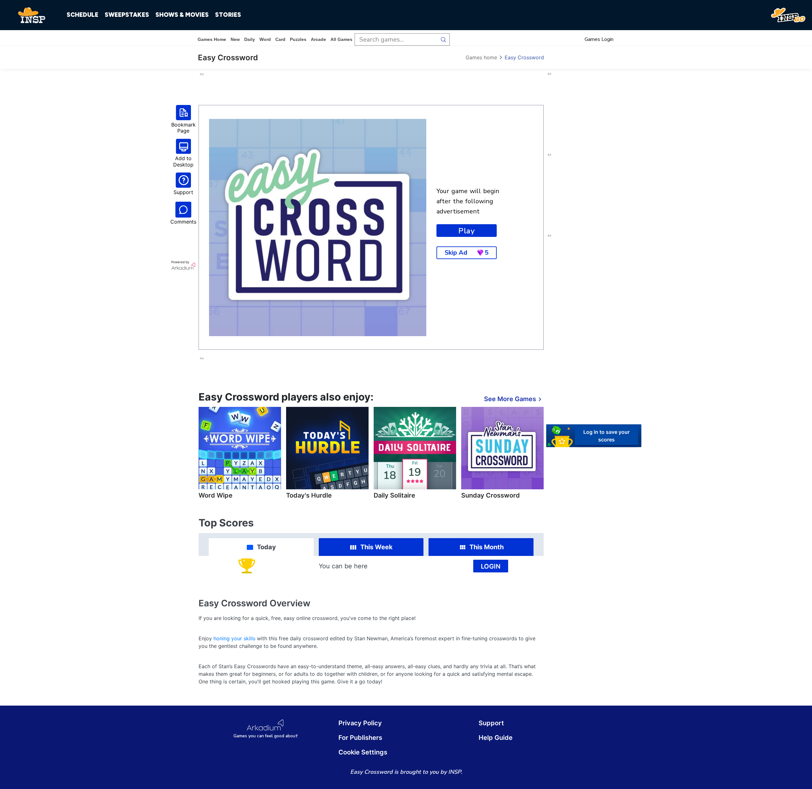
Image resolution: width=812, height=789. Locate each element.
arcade (318, 39)
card (280, 39)
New (235, 39)
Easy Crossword (524, 57)
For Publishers (360, 737)
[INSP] (31, 15)
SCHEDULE (82, 14)
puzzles (298, 39)
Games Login (599, 39)
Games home (212, 39)
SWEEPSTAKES (127, 14)
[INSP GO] (788, 15)
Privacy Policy (360, 723)
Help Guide (496, 737)
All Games (341, 39)
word (265, 39)
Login (491, 566)
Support (491, 723)
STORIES (228, 14)
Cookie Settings (362, 752)
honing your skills (234, 638)
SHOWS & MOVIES (182, 14)
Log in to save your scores (606, 436)
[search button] (443, 39)
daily (249, 39)
